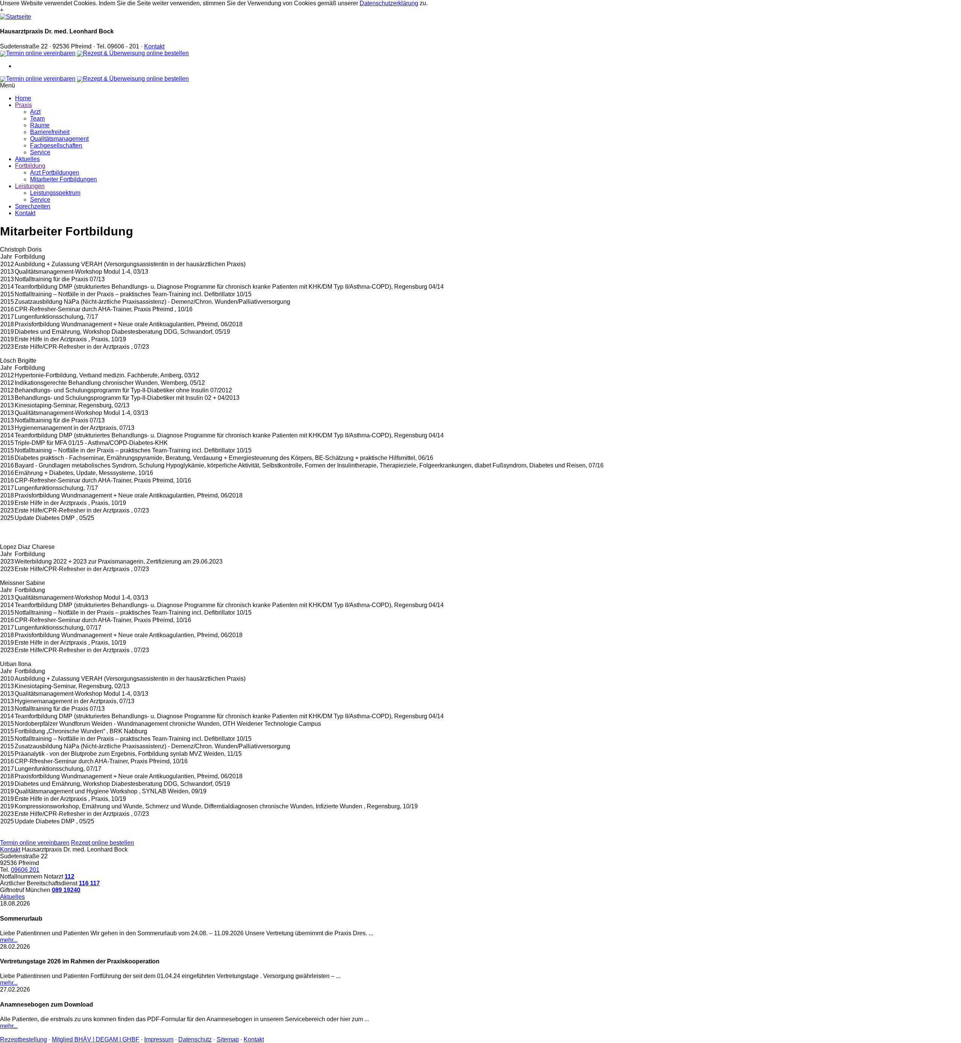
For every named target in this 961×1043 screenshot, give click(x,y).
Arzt (35, 112)
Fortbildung (30, 166)
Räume (40, 125)
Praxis (23, 105)
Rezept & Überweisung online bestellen (136, 53)
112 (69, 876)
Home (23, 98)
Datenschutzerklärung (389, 3)
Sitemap (228, 1039)
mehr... (9, 940)
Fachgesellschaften (56, 145)
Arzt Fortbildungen (54, 172)
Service (40, 152)
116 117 (89, 883)
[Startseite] (15, 17)
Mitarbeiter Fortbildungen (63, 179)
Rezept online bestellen (102, 843)
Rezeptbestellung (23, 1039)
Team (37, 118)
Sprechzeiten (32, 206)
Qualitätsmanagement (59, 139)
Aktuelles (27, 159)
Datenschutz (195, 1039)
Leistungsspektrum (55, 193)
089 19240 (66, 890)
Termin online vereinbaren (40, 53)
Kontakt (154, 46)
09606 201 (25, 870)
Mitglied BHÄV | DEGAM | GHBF (95, 1039)
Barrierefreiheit (49, 132)
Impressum (158, 1039)
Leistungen (30, 186)
